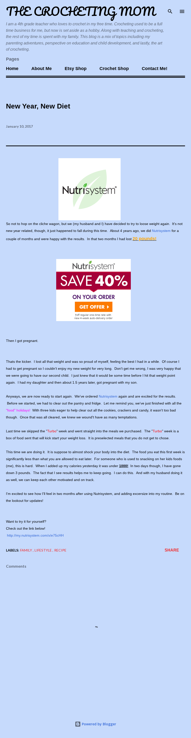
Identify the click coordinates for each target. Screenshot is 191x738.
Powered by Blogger (98, 724)
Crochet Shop (114, 68)
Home (12, 68)
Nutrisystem (161, 231)
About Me (41, 68)
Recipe (60, 550)
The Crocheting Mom (80, 11)
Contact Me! (154, 68)
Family (26, 550)
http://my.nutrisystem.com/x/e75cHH (35, 535)
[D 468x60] (93, 320)
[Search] (170, 9)
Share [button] (172, 550)
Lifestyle (43, 550)
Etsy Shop (76, 68)
